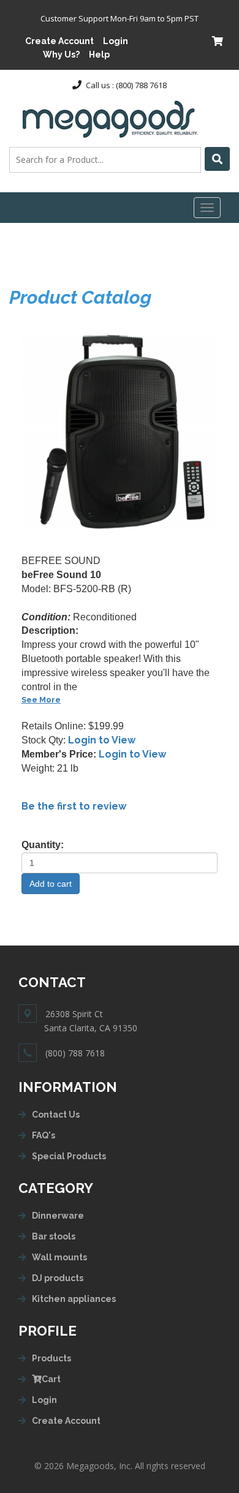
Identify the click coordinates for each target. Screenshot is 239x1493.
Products (51, 1358)
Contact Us (56, 1114)
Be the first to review (73, 806)
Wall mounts (59, 1257)
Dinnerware (58, 1215)
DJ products (57, 1278)
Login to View (101, 740)
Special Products (69, 1156)
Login (115, 41)
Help (99, 54)
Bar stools (53, 1236)
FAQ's (43, 1135)
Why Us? (61, 54)
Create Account (59, 41)
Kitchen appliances (74, 1299)
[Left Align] (217, 159)
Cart (51, 1379)
